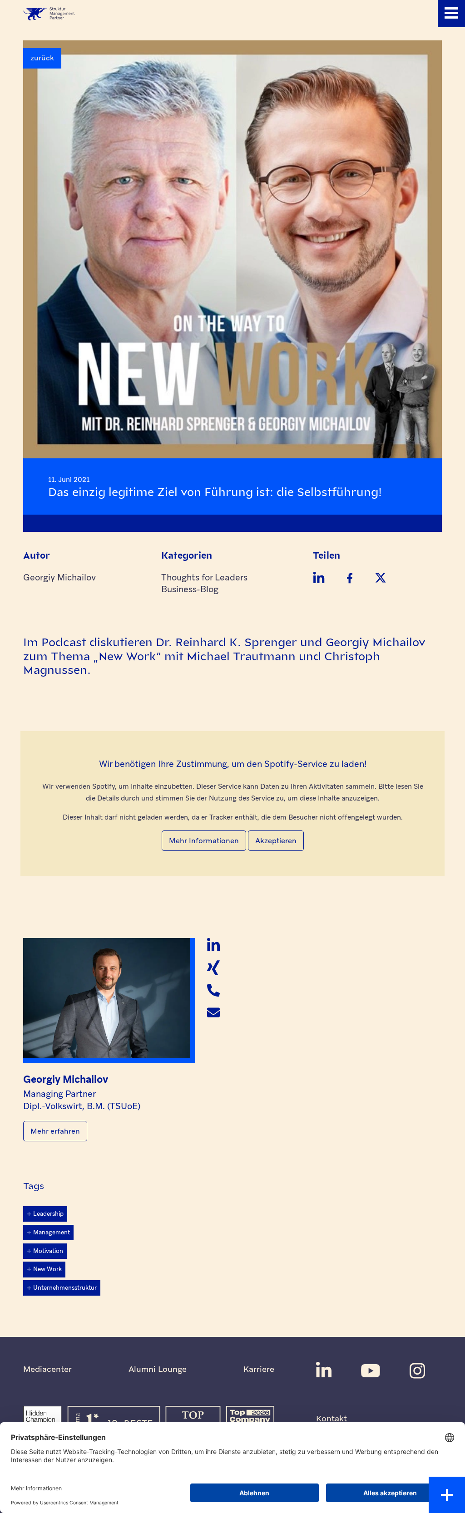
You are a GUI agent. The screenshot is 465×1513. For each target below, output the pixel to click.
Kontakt (331, 1418)
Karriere (258, 1369)
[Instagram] (417, 1371)
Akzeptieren (276, 840)
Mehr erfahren (55, 1131)
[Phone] (213, 990)
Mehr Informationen (204, 840)
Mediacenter (47, 1369)
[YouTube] (371, 1371)
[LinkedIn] (213, 945)
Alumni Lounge (158, 1369)
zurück (42, 58)
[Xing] (213, 967)
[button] (451, 13)
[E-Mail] (213, 1012)
